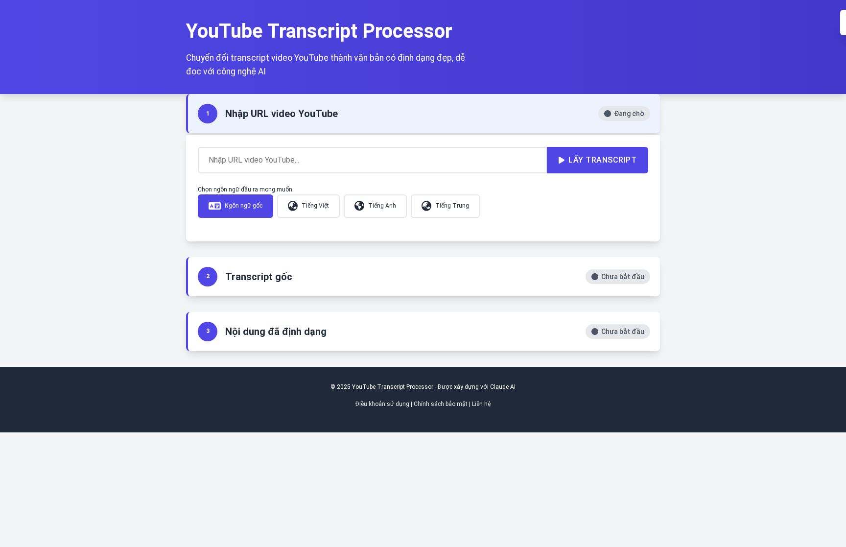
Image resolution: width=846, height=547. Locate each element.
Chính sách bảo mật (441, 404)
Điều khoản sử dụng (382, 404)
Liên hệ (481, 404)
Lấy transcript (602, 160)
